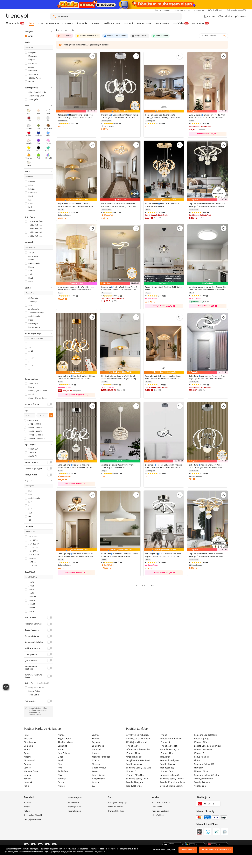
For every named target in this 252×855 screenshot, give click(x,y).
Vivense (95, 734)
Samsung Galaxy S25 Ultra (206, 774)
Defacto (28, 774)
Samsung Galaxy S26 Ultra (138, 767)
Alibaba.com (200, 785)
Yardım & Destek (216, 10)
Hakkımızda (199, 10)
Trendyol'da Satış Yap (182, 10)
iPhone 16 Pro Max (203, 749)
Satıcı (111, 797)
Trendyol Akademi (116, 811)
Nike (60, 763)
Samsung (62, 745)
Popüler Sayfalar (168, 763)
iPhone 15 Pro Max (169, 745)
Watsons (28, 738)
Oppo (60, 756)
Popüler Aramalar (134, 763)
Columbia (28, 745)
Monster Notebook (101, 756)
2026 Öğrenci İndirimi (136, 742)
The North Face (65, 742)
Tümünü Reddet (188, 849)
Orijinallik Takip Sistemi (171, 785)
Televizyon (165, 756)
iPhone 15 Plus (201, 742)
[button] (38, 32)
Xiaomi (27, 756)
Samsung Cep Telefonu (205, 734)
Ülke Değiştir (203, 797)
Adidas (27, 763)
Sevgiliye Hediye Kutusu (137, 734)
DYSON (95, 760)
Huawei (95, 753)
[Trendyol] (17, 16)
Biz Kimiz (28, 802)
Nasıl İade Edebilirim (160, 811)
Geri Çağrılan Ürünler (33, 819)
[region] (126, 850)
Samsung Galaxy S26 (204, 763)
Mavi (60, 774)
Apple (27, 753)
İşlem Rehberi (158, 815)
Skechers (96, 763)
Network (28, 782)
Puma (27, 749)
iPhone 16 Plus (167, 753)
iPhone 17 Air (166, 771)
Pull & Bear (63, 771)
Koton (95, 771)
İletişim (27, 811)
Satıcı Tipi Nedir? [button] (43, 683)
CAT (94, 785)
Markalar (198, 767)
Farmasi (62, 778)
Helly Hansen (98, 778)
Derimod (96, 749)
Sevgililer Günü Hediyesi (138, 760)
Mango (61, 734)
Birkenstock (30, 760)
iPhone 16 (199, 753)
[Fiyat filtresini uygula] (51, 415)
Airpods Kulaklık (134, 756)
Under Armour (99, 767)
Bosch (61, 782)
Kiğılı (26, 785)
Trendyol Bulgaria (134, 782)
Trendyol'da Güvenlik (33, 815)
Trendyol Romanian (203, 778)
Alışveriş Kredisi (75, 806)
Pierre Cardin (98, 774)
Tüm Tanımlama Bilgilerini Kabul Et (216, 849)
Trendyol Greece (202, 782)
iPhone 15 (165, 742)
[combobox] (213, 36)
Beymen (96, 742)
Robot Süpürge (201, 738)
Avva (60, 767)
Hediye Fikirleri (74, 811)
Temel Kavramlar (115, 806)
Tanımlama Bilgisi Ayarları (164, 849)
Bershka (96, 738)
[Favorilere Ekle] (92, 56)
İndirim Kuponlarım (162, 10)
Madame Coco (31, 771)
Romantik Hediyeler (169, 760)
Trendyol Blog (167, 767)
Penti (26, 734)
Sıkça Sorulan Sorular (161, 802)
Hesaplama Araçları (169, 749)
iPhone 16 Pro (133, 753)
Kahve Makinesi (201, 756)
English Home (64, 738)
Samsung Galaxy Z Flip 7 (137, 778)
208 (152, 585)
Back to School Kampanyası (207, 745)
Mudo (61, 749)
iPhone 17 (131, 771)
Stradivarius (30, 742)
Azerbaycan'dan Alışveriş (138, 738)
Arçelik (61, 760)
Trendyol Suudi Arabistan (172, 782)
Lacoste (28, 767)
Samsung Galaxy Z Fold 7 (172, 778)
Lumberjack (98, 745)
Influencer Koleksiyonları (138, 749)
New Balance (64, 753)
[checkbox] (29, 112)
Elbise (197, 760)
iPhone (163, 734)
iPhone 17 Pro (201, 771)
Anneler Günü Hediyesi (171, 738)
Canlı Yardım (157, 806)
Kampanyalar (73, 802)
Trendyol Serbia (134, 785)
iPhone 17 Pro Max (135, 774)
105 (143, 585)
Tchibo (27, 778)
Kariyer (27, 806)
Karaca (95, 782)
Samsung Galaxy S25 (170, 774)
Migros (61, 785)
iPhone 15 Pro (133, 745)
